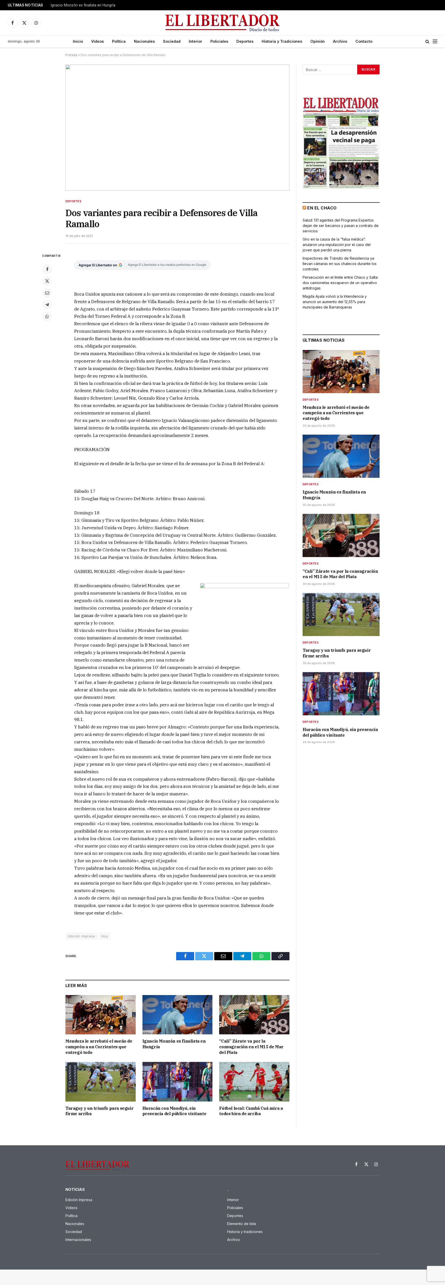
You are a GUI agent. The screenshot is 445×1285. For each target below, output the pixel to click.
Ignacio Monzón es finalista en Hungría (83, 5)
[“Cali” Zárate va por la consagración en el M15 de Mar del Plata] (254, 1014)
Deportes (244, 41)
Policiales (219, 41)
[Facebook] (47, 269)
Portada (71, 55)
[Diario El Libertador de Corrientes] (222, 23)
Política (119, 41)
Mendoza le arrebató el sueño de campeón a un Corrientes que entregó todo (98, 1046)
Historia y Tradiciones (282, 41)
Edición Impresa (81, 936)
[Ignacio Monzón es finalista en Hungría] (177, 1014)
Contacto (363, 41)
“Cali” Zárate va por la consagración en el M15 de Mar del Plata (251, 1046)
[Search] (427, 41)
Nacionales (144, 41)
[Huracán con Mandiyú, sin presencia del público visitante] (177, 1081)
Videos (97, 41)
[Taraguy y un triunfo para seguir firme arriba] (100, 1081)
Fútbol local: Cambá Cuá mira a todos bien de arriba (251, 1111)
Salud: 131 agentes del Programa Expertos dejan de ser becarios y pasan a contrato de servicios (341, 225)
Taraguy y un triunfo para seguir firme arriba (99, 1111)
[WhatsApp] (47, 316)
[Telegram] (47, 305)
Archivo (340, 41)
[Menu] (435, 41)
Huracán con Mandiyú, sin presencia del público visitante (174, 1111)
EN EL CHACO (322, 207)
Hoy (104, 936)
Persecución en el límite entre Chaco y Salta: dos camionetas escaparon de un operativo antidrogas (340, 282)
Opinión (317, 41)
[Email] (47, 293)
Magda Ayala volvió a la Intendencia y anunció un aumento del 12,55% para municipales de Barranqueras (335, 301)
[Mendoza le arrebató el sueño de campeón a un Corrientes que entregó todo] (100, 1014)
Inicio (78, 41)
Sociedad (172, 41)
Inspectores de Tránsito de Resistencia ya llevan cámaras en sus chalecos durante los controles (339, 263)
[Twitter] (47, 281)
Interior (195, 41)
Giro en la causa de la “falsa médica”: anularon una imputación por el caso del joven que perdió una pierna (337, 244)
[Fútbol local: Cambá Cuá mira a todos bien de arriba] (254, 1081)
